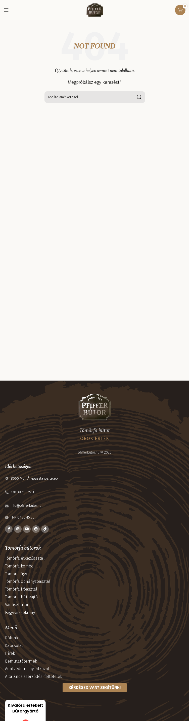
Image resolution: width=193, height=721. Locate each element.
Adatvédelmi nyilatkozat (27, 668)
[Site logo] (95, 9)
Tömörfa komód (19, 566)
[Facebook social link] (9, 529)
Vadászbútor (16, 604)
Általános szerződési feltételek (33, 676)
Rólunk (11, 637)
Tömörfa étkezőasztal (24, 558)
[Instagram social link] (18, 529)
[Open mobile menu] (6, 10)
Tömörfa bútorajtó (21, 597)
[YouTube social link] (27, 529)
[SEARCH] (139, 97)
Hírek (10, 653)
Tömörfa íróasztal (21, 589)
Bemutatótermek (21, 661)
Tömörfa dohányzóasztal (27, 581)
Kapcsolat (14, 645)
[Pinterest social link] (36, 529)
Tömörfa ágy (16, 573)
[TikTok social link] (45, 529)
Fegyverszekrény (20, 612)
